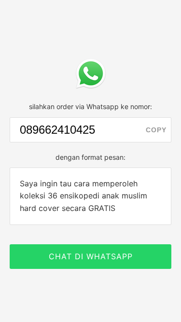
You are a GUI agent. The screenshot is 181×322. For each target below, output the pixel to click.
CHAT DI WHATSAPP (91, 256)
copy (156, 130)
